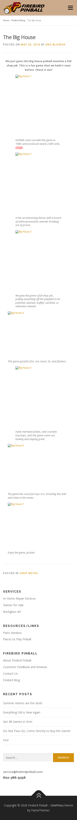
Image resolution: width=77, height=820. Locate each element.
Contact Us (10, 673)
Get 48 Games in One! (17, 722)
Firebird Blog (18, 20)
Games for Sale (13, 605)
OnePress (57, 805)
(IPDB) (19, 147)
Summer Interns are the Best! (22, 703)
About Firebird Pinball (17, 660)
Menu (70, 7)
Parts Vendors (12, 633)
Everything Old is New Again (21, 712)
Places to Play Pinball (17, 639)
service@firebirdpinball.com (23, 772)
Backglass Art (12, 612)
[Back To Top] (38, 796)
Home (6, 20)
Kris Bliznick (56, 44)
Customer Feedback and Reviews (25, 667)
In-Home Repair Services (19, 598)
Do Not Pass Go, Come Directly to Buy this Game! (36, 731)
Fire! (6, 740)
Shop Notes (29, 573)
